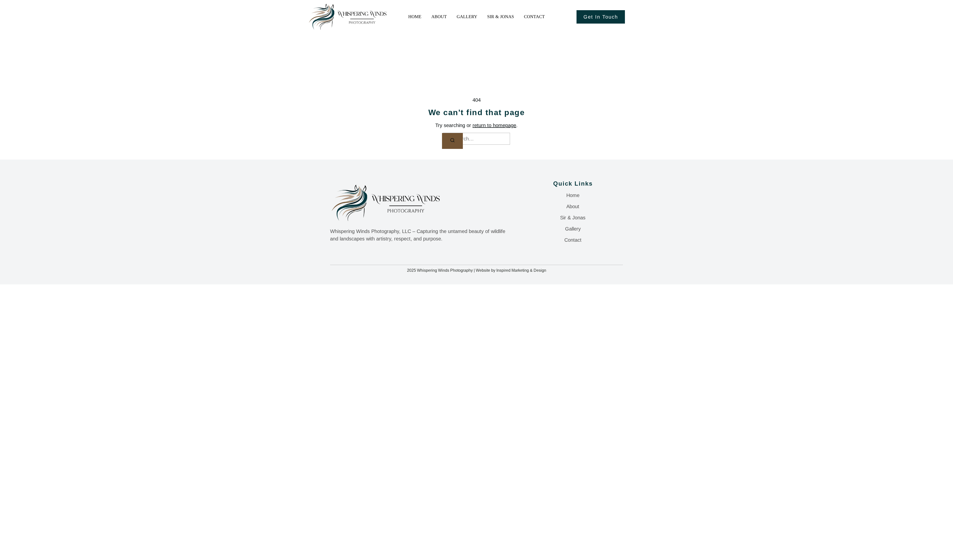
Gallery (467, 16)
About (439, 16)
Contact (534, 16)
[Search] (452, 141)
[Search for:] (476, 139)
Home (414, 16)
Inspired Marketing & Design (521, 270)
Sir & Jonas (500, 16)
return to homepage (494, 125)
